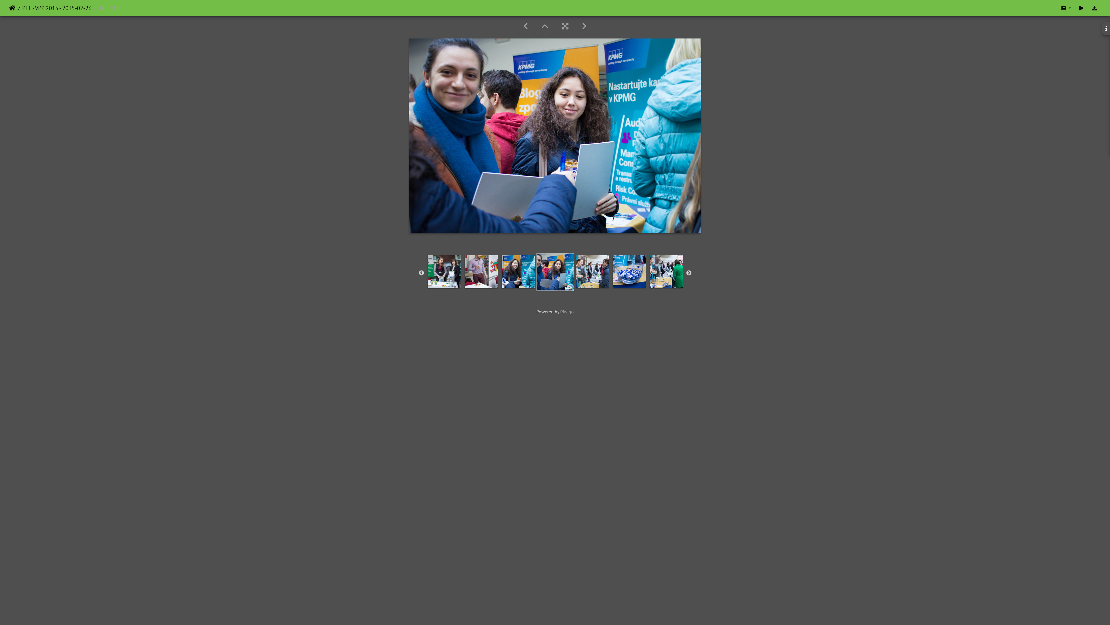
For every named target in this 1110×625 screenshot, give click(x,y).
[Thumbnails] (545, 26)
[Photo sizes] (1066, 8)
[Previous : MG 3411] (525, 26)
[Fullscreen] (565, 26)
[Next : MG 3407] (584, 26)
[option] (444, 271)
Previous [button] (421, 273)
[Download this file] (1094, 8)
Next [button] (689, 273)
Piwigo (567, 312)
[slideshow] (1081, 8)
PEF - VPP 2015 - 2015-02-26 (57, 8)
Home (12, 8)
